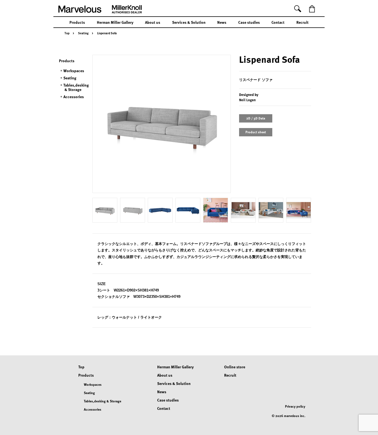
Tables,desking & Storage (76, 87)
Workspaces (73, 70)
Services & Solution (189, 22)
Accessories (73, 96)
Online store (234, 366)
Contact (277, 22)
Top (66, 33)
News (221, 22)
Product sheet (255, 131)
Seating (83, 33)
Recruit (302, 22)
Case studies (249, 22)
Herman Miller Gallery (115, 22)
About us (152, 22)
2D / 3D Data (255, 118)
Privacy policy (295, 406)
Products (77, 22)
